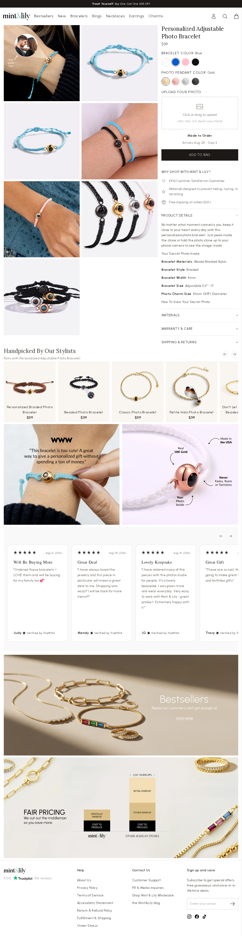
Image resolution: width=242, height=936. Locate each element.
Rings (97, 16)
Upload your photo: (181, 92)
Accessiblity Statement (95, 903)
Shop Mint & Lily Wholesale (153, 895)
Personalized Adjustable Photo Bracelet (49, 358)
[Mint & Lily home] (16, 16)
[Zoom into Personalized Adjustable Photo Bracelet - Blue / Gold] (42, 63)
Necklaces (115, 16)
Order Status (87, 926)
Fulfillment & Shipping (94, 918)
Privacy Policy (87, 888)
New (62, 16)
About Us (84, 880)
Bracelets (78, 16)
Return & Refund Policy (94, 911)
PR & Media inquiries (148, 888)
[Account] (213, 16)
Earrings (136, 16)
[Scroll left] (225, 354)
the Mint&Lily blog (146, 903)
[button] (236, 16)
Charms (156, 16)
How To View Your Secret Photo (185, 302)
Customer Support (146, 880)
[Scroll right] (234, 354)
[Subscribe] (232, 903)
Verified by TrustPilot (41, 633)
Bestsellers (43, 16)
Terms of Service (90, 895)
